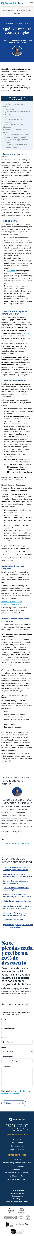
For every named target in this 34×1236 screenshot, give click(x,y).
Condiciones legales (17, 1190)
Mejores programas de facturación (17, 1163)
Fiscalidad (11, 10)
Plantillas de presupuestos (17, 1179)
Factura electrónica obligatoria (17, 1172)
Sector (3, 1047)
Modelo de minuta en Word (11, 602)
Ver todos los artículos (15, 843)
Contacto (17, 1139)
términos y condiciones (10, 1094)
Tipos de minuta (10, 109)
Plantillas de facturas (17, 1176)
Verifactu (17, 1159)
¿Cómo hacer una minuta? (14, 117)
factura (26, 333)
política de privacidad (18, 1091)
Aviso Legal (17, 1199)
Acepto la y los (15, 1092)
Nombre (4, 1019)
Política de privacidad (17, 1193)
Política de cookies (17, 1196)
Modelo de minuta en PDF (11, 604)
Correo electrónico (8, 1028)
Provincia (4, 1038)
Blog (4, 10)
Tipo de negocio (7, 1057)
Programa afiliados (17, 1150)
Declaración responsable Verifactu (17, 1201)
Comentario (5, 1066)
